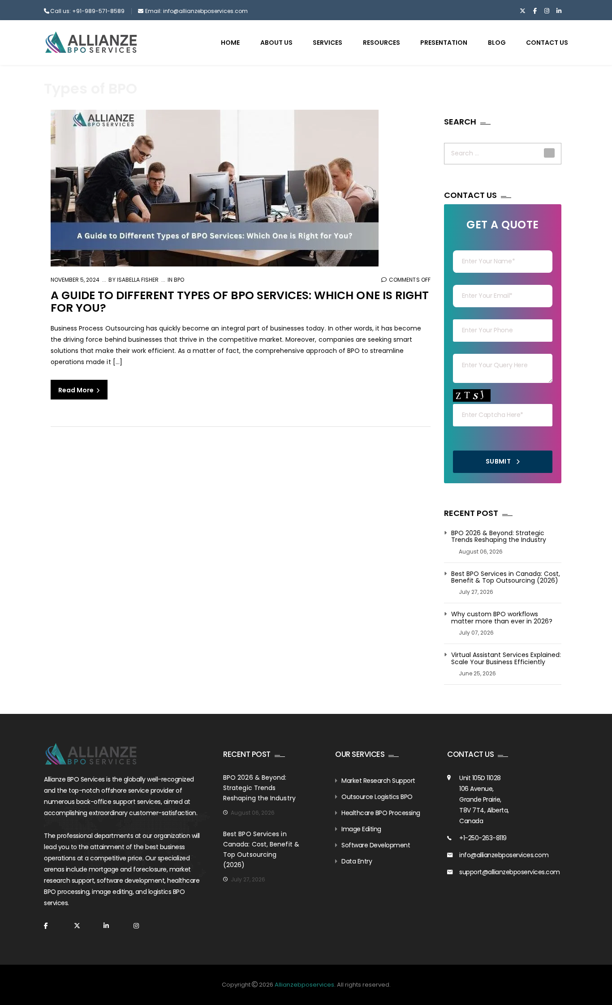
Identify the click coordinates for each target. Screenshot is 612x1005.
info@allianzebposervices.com (503, 854)
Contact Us (547, 42)
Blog (497, 42)
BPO (179, 279)
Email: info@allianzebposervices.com (196, 11)
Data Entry (356, 861)
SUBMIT (499, 461)
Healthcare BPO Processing (380, 812)
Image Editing (361, 829)
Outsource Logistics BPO (377, 796)
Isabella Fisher (137, 279)
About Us (276, 42)
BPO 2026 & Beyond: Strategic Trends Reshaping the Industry (498, 537)
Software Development (375, 845)
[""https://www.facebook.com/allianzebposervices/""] (535, 11)
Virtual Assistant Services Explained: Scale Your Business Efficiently (506, 659)
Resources (381, 42)
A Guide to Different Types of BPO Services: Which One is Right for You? (240, 302)
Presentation (443, 42)
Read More (76, 390)
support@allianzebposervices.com (509, 872)
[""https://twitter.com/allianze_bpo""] (523, 11)
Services (327, 42)
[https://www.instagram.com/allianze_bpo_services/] (547, 11)
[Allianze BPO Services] (91, 42)
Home (230, 42)
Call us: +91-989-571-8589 (87, 11)
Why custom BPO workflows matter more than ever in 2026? (501, 618)
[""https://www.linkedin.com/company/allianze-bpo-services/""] (559, 11)
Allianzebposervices (304, 984)
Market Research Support (378, 780)
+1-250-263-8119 (483, 837)
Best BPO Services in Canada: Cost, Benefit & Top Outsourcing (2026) (505, 577)
